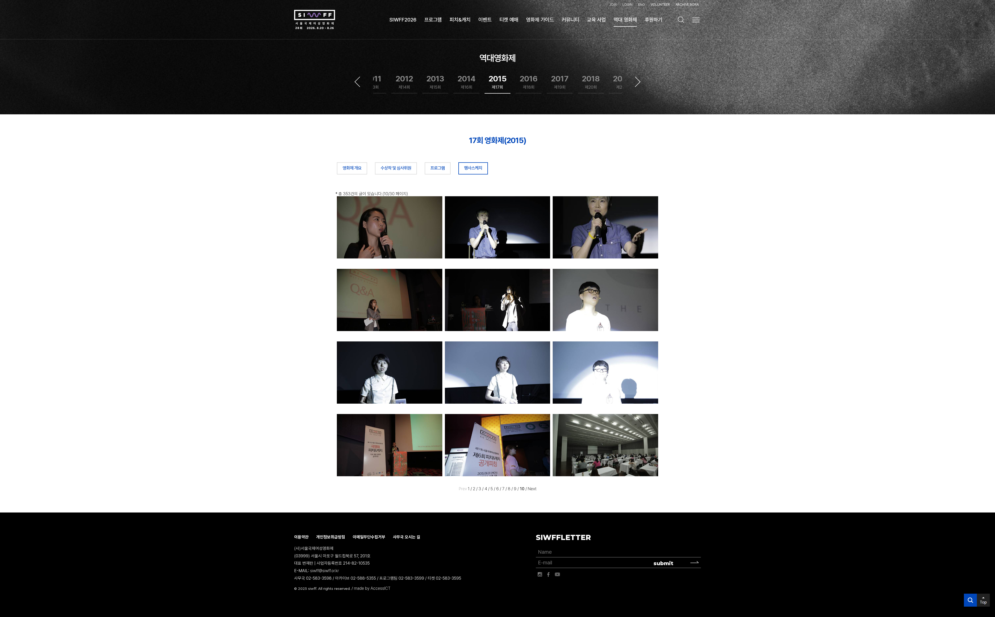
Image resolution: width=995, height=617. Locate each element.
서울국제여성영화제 (314, 19)
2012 (404, 82)
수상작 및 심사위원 (396, 168)
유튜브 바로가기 (557, 574)
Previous (357, 82)
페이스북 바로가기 (548, 574)
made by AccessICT (372, 588)
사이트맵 (696, 20)
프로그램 (437, 168)
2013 (435, 82)
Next (637, 82)
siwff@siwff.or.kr (324, 570)
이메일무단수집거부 (369, 537)
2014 (466, 82)
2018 (591, 82)
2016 (529, 82)
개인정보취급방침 (330, 537)
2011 (373, 82)
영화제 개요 (352, 168)
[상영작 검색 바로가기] (681, 19)
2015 (498, 82)
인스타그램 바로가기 (539, 574)
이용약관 (301, 537)
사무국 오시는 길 (406, 537)
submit (663, 563)
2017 (559, 82)
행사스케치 (473, 168)
